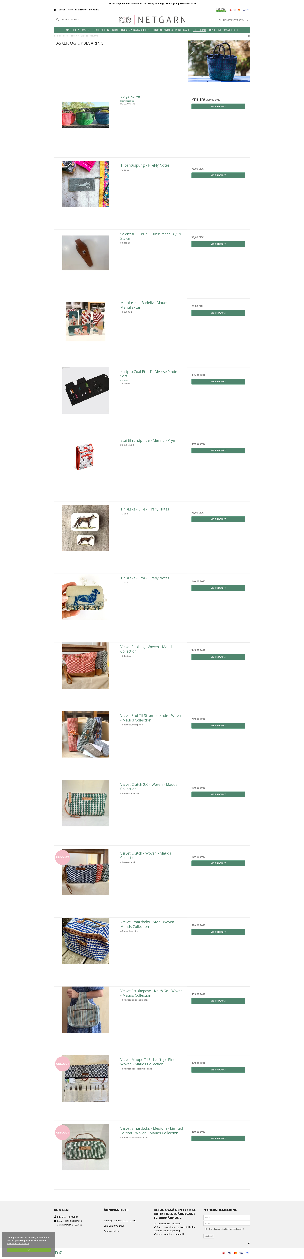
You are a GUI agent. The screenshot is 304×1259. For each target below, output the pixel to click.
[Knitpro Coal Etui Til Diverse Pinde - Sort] (85, 398)
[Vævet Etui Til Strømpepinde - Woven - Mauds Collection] (85, 742)
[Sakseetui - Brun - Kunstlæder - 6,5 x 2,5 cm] (85, 261)
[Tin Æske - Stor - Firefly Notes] (85, 605)
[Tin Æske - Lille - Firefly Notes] (85, 536)
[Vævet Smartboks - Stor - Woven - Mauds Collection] (85, 949)
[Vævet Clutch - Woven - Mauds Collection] (85, 880)
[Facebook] (56, 1253)
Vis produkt (218, 106)
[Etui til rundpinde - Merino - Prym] (85, 467)
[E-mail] (226, 1223)
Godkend (208, 1236)
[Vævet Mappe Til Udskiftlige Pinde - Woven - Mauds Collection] (85, 1086)
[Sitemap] (249, 1243)
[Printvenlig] (249, 36)
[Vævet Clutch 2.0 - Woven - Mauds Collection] (85, 811)
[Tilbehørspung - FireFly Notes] (85, 192)
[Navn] (226, 1217)
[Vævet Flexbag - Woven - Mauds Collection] (85, 674)
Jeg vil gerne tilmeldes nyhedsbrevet (229, 1228)
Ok (29, 1250)
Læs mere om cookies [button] (18, 1243)
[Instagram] (60, 1253)
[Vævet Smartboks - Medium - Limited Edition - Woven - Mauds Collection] (85, 1155)
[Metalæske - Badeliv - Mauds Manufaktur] (85, 329)
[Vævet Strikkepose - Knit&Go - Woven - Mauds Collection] (85, 1018)
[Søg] (68, 19)
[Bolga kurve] (85, 123)
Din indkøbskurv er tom (231, 20)
